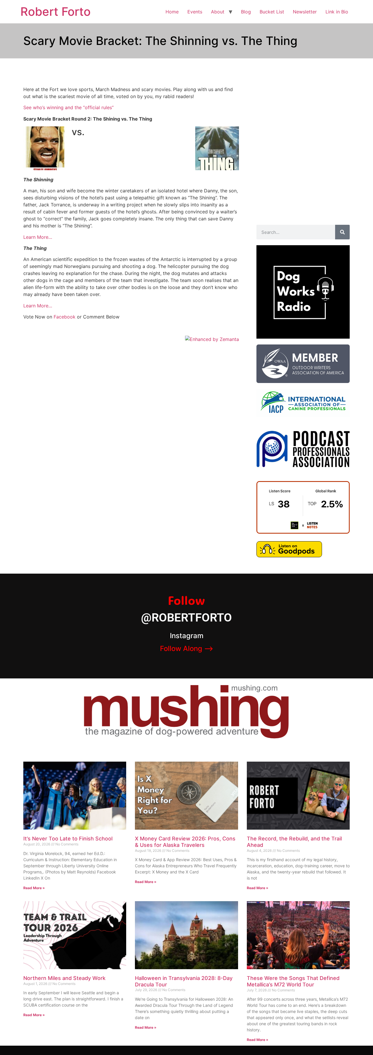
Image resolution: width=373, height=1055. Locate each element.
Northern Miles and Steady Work (64, 978)
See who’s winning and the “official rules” (68, 107)
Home (172, 12)
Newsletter (305, 12)
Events (194, 12)
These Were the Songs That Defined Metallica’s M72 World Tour (293, 981)
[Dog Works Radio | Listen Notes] (303, 532)
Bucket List (272, 12)
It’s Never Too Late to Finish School (67, 838)
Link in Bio (337, 12)
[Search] (342, 232)
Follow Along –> (186, 648)
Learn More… (37, 237)
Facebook (64, 317)
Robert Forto (55, 11)
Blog (246, 12)
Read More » (34, 888)
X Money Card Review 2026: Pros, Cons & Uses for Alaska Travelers (185, 841)
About (217, 12)
